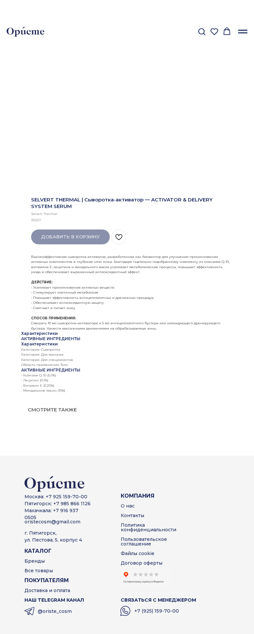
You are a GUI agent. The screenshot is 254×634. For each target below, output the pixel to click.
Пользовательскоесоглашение (144, 541)
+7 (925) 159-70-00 (156, 611)
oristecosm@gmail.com (52, 522)
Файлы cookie (137, 553)
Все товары (38, 571)
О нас (128, 506)
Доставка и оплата (47, 590)
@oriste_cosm (55, 611)
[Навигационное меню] (242, 32)
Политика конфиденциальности (148, 527)
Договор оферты (141, 563)
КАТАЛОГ (38, 551)
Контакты (132, 515)
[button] (202, 31)
